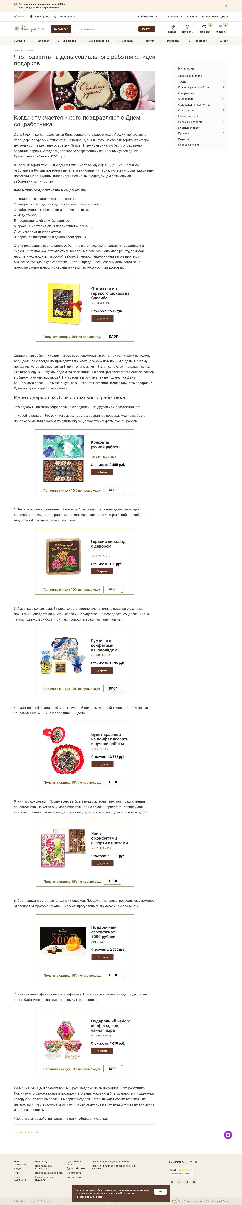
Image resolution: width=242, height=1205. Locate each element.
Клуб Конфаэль (20, 1178)
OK (160, 1191)
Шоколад (41, 1161)
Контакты (192, 16)
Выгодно (19, 40)
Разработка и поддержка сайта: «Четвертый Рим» (203, 1201)
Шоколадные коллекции (43, 1167)
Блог (17, 1172)
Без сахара (69, 40)
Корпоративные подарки (214, 16)
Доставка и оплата (64, 16)
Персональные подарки (44, 1178)
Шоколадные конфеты (49, 1172)
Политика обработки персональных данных (114, 1167)
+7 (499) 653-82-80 (183, 1162)
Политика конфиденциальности (111, 1161)
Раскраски (173, 40)
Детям (150, 40)
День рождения (99, 40)
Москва (22, 16)
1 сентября (200, 40)
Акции (224, 40)
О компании (172, 16)
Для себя (43, 40)
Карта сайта (74, 1177)
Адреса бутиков (42, 16)
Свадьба (127, 40)
